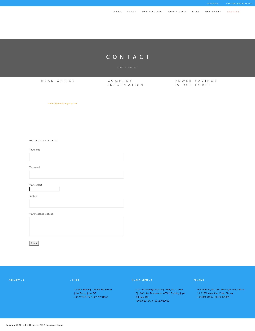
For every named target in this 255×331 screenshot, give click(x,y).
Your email (34, 167)
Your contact (35, 184)
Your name (34, 149)
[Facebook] (5, 3)
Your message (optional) (41, 213)
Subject (33, 196)
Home (120, 68)
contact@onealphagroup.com (239, 3)
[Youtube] (12, 3)
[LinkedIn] (8, 3)
